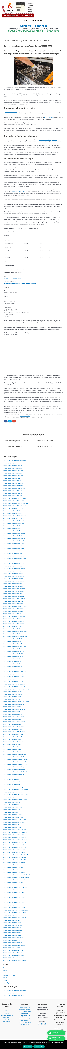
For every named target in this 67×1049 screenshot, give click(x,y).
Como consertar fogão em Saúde (11, 711)
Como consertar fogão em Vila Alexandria (14, 684)
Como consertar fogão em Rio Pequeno (13, 729)
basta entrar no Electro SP (18, 191)
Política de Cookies (39, 1046)
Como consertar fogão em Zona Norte (13, 470)
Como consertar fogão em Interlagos (12, 935)
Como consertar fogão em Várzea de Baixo (14, 686)
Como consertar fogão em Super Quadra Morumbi (16, 701)
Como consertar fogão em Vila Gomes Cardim (15, 631)
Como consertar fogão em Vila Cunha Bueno (14, 649)
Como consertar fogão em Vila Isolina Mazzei (14, 606)
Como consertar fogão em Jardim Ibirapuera (14, 869)
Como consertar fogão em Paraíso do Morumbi (15, 782)
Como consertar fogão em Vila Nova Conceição (15, 558)
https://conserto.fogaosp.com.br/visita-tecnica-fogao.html (20, 283)
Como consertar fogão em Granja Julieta (13, 955)
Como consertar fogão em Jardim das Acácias (15, 887)
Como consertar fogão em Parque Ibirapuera (14, 767)
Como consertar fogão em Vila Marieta (13, 583)
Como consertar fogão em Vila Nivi (12, 561)
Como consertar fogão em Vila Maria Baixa (14, 588)
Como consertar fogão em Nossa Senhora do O (15, 794)
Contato (5, 980)
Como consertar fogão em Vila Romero (13, 510)
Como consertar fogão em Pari (11, 779)
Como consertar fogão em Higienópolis (13, 950)
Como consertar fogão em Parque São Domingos (16, 757)
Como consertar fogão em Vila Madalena (13, 596)
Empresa (5, 970)
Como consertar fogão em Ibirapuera (12, 942)
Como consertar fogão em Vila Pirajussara (14, 533)
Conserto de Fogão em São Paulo (16, 440)
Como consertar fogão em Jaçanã (12, 922)
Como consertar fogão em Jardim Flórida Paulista (16, 877)
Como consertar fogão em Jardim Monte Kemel (15, 854)
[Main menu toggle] (63, 9)
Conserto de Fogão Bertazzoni (45, 446)
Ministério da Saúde (25, 416)
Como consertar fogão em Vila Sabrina (13, 508)
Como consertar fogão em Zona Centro (13, 465)
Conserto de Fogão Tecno (13, 446)
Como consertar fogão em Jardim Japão (13, 867)
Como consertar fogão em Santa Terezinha (14, 721)
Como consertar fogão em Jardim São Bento (14, 837)
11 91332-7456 (42, 1023)
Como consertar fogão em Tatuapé (12, 696)
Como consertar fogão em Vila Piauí (12, 535)
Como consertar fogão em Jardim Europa (13, 882)
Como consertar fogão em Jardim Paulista (14, 849)
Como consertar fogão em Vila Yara (12, 480)
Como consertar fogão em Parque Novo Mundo (15, 759)
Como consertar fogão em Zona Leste (13, 475)
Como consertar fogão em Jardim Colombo (14, 902)
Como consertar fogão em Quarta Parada (14, 726)
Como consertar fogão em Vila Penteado (13, 543)
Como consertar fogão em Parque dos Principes (15, 769)
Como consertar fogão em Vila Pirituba (13, 531)
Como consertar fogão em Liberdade (12, 814)
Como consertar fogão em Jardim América (14, 915)
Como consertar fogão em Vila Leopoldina (14, 598)
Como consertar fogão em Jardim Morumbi (14, 852)
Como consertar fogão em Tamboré (12, 699)
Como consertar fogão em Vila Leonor (13, 601)
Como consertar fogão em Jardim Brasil (13, 905)
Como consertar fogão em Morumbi (12, 797)
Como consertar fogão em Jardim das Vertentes (15, 885)
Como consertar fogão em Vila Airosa (12, 669)
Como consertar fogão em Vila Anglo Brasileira (15, 671)
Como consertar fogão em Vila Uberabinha (14, 483)
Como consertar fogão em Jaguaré (12, 920)
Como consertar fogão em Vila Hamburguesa (14, 616)
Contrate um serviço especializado (48, 140)
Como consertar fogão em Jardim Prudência (14, 842)
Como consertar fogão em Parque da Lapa (14, 777)
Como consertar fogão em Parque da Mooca (14, 774)
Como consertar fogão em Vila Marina (13, 578)
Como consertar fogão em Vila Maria (12, 593)
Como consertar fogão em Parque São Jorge (14, 754)
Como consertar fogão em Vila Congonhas (14, 656)
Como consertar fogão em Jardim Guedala (14, 872)
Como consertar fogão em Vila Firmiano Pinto (15, 636)
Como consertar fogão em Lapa (11, 824)
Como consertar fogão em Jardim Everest (14, 880)
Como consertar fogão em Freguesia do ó (14, 957)
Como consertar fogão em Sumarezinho (13, 704)
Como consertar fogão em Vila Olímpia (13, 553)
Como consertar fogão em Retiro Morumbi (14, 731)
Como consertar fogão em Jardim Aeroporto (14, 917)
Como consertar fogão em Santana (12, 719)
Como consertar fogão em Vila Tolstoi (13, 485)
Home (4, 968)
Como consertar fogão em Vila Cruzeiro (13, 651)
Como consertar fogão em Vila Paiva (12, 551)
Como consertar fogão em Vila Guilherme (13, 623)
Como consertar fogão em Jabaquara (12, 925)
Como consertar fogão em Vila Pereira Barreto (15, 541)
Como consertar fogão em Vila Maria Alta (13, 591)
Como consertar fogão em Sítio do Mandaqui (14, 709)
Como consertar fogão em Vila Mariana (13, 586)
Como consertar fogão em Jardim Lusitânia (14, 862)
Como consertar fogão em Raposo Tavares (14, 736)
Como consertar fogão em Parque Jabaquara (15, 764)
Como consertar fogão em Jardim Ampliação (14, 912)
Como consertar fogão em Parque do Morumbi (15, 772)
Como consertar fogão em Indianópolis (13, 937)
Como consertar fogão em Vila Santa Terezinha (15, 503)
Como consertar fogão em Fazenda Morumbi (14, 960)
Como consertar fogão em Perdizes (12, 749)
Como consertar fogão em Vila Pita (12, 528)
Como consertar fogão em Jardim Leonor (13, 865)
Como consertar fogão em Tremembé (13, 694)
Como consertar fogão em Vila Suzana (13, 490)
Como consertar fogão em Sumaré (12, 706)
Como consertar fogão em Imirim (11, 940)
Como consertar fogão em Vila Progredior (14, 520)
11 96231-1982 (42, 1025)
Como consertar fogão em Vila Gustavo (13, 618)
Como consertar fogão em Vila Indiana (13, 611)
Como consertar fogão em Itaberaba (12, 930)
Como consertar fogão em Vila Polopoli (13, 525)
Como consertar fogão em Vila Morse (12, 566)
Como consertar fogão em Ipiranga (12, 932)
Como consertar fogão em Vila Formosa (13, 633)
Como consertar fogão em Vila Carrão (13, 661)
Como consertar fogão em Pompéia (12, 739)
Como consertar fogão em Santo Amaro (13, 716)
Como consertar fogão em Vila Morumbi (13, 563)
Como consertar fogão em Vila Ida (12, 613)
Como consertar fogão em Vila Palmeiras (13, 548)
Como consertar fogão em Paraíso (12, 784)
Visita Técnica (6, 978)
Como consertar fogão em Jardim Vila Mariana (15, 832)
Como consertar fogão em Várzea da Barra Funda (16, 689)
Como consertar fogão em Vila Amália (13, 681)
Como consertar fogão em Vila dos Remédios (14, 643)
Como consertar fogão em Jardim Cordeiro (14, 897)
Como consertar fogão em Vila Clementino (14, 659)
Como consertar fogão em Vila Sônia (12, 493)
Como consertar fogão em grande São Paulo (14, 460)
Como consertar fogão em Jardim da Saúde (14, 890)
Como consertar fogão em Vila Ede (12, 641)
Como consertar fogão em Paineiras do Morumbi (15, 789)
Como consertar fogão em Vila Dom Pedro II (14, 646)
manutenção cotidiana (11, 112)
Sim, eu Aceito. (28, 1046)
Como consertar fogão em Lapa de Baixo (13, 822)
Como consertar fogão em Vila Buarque (13, 664)
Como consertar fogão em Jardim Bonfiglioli (14, 907)
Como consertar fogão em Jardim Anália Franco (15, 910)
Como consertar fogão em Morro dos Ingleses (15, 799)
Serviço (5, 973)
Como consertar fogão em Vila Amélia (13, 679)
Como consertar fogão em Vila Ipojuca (13, 608)
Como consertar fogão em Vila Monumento (14, 568)
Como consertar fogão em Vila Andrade (13, 674)
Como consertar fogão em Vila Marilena (13, 581)
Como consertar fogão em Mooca (12, 802)
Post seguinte (61, 427)
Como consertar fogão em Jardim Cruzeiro (14, 895)
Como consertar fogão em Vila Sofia (12, 495)
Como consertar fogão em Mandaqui (12, 809)
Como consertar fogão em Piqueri (12, 751)
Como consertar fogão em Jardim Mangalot (14, 859)
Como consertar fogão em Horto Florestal (14, 945)
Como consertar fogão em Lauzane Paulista (14, 819)
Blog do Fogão (6, 983)
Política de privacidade (9, 975)
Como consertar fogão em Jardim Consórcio (14, 900)
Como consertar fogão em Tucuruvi (12, 691)
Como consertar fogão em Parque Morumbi (14, 762)
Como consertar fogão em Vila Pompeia (13, 523)
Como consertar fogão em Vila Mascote (13, 576)
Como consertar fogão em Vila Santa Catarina (15, 505)
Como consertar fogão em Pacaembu (13, 792)
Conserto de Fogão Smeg (44, 440)
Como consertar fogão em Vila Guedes (13, 626)
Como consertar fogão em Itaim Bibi (12, 927)
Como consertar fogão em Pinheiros (12, 746)
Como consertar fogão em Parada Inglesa (14, 787)
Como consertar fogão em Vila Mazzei (13, 573)
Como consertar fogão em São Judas (12, 714)
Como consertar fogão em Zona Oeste (13, 473)
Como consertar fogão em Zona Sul (12, 468)
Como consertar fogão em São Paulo (12, 463)
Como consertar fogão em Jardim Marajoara (14, 857)
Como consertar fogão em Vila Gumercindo (14, 621)
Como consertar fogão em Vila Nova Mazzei (14, 556)
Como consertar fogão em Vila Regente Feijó (14, 515)
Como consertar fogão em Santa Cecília (13, 724)
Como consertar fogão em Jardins (12, 827)
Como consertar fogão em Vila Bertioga (13, 666)
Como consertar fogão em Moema (12, 804)
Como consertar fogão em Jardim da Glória (14, 892)
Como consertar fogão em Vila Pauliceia (13, 546)
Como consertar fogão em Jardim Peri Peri (14, 844)
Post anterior (6, 427)
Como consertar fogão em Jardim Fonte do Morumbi (16, 875)
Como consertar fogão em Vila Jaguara (13, 603)
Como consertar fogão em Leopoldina (13, 817)
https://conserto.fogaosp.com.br (12, 278)
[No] (65, 1044)
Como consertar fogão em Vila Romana (13, 513)
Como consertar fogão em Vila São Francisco (15, 500)
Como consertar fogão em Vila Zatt (12, 478)
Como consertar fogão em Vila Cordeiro (13, 654)
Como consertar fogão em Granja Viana (13, 952)
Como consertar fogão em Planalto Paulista (14, 741)
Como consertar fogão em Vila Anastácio (13, 676)
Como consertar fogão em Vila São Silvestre (14, 498)
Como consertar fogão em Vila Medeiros (13, 571)
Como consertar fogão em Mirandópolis (13, 807)
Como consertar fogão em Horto (11, 947)
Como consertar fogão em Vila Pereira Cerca (14, 538)
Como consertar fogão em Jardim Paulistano (14, 847)
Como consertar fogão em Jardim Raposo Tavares (16, 839)
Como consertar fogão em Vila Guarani (13, 628)
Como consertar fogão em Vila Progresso (13, 518)
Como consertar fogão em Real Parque (13, 734)
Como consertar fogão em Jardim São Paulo (14, 834)
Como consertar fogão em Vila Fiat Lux (13, 639)
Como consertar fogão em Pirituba (12, 744)
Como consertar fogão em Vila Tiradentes (14, 488)
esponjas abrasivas (49, 117)
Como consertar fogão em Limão (11, 812)
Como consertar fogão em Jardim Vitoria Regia (15, 829)
